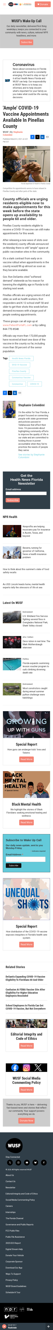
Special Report (26, 744)
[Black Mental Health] (26, 784)
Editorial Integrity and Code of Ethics (26, 1036)
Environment (28, 612)
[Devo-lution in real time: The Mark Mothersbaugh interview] (12, 642)
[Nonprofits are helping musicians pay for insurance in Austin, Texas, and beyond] (12, 531)
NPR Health (10, 517)
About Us (10, 1175)
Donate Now (26, 1120)
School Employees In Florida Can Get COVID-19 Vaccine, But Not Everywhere (26, 1007)
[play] (4, 1326)
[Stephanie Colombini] (9, 409)
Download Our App (14, 1268)
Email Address (14, 854)
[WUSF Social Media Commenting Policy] (26, 1067)
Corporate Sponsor (14, 1262)
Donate (44, 4)
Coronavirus (23, 64)
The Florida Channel (14, 1218)
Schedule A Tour (13, 1292)
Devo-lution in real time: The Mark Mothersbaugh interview (36, 644)
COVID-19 (34, 384)
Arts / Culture (28, 637)
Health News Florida (21, 358)
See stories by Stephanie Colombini (31, 456)
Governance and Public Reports (19, 1225)
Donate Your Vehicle (15, 1255)
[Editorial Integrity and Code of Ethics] (26, 1023)
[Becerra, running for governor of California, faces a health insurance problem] (12, 552)
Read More (26, 759)
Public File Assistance (15, 1237)
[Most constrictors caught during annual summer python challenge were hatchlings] (12, 689)
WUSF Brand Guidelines (16, 1286)
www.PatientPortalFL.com (17, 325)
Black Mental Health (26, 804)
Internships (11, 1212)
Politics (26, 659)
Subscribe (26, 42)
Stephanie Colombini (31, 405)
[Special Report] (26, 724)
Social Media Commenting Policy (20, 1200)
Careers (9, 1206)
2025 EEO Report (13, 1243)
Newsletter (10, 1188)
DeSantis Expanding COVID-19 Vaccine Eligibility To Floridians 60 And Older (25, 978)
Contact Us (10, 1181)
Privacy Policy (12, 1280)
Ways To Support (13, 1274)
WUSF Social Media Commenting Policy (26, 1080)
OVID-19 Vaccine (19, 365)
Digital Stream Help (14, 1249)
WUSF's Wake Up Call (26, 21)
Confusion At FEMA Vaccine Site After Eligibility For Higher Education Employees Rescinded (25, 992)
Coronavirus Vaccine (21, 377)
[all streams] (49, 1326)
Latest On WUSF (13, 603)
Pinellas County (19, 371)
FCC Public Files (12, 1231)
